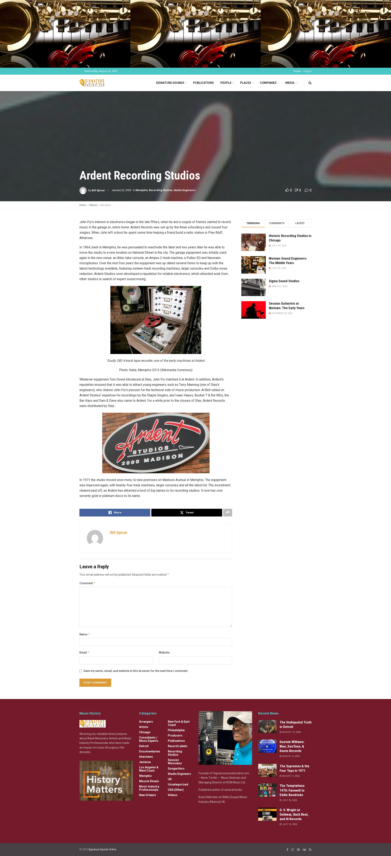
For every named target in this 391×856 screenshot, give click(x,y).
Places (245, 82)
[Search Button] (310, 83)
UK (170, 779)
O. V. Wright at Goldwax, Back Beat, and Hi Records (294, 814)
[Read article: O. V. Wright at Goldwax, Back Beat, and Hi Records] (267, 814)
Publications (203, 82)
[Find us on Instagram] (292, 849)
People (225, 82)
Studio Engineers (185, 190)
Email (84, 652)
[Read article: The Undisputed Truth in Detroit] (267, 726)
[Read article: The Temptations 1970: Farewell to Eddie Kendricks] (267, 789)
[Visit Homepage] (92, 83)
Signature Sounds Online (102, 849)
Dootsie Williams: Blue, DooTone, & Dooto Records (292, 746)
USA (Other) (176, 789)
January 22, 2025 (121, 190)
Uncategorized (178, 784)
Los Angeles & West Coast (148, 769)
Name (84, 634)
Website (164, 652)
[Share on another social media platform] (227, 512)
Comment (87, 583)
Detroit (144, 746)
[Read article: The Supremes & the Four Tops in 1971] (267, 770)
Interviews (146, 756)
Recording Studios (160, 190)
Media (289, 82)
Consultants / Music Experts (148, 739)
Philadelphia (176, 730)
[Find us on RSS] (310, 849)
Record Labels (177, 746)
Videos (172, 795)
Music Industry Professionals (149, 788)
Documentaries (149, 751)
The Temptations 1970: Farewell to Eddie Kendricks (292, 790)
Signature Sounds (170, 82)
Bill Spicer (98, 190)
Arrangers (146, 721)
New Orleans (147, 795)
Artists (143, 727)
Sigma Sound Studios (284, 281)
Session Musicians (175, 761)
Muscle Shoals (149, 781)
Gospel (297, 71)
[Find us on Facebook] (287, 849)
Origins (307, 71)
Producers (175, 735)
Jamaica (145, 762)
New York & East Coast (179, 723)
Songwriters (176, 768)
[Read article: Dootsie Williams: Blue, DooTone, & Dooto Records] (267, 746)
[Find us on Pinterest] (298, 849)
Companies (268, 82)
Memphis (142, 190)
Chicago (144, 732)
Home (82, 205)
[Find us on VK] (304, 849)
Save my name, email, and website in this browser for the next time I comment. (135, 670)
